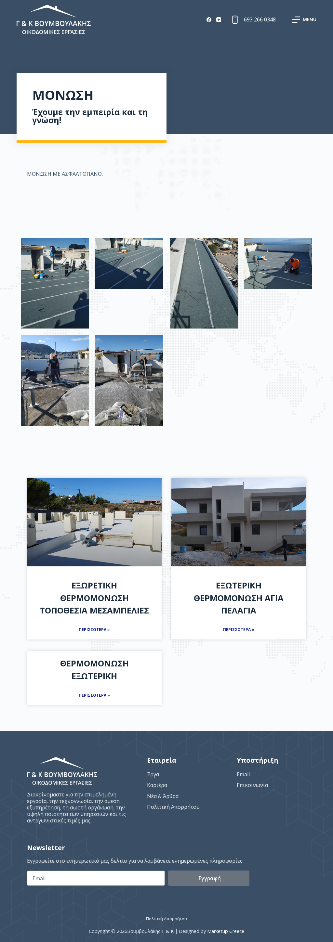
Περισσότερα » (94, 629)
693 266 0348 (260, 19)
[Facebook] (208, 19)
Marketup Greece (225, 931)
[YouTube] (218, 19)
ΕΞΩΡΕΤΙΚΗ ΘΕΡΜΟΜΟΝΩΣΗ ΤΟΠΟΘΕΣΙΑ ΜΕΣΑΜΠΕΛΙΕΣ (94, 598)
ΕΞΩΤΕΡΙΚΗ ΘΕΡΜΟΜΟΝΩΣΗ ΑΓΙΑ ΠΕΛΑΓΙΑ (239, 598)
